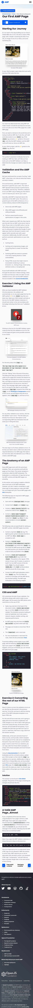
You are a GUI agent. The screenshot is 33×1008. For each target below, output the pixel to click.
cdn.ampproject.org (19, 1005)
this (3, 492)
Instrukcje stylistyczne (10, 962)
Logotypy (6, 964)
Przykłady (6, 919)
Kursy (13, 14)
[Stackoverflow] (27, 888)
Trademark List (8, 947)
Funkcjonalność (8, 906)
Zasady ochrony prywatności (15, 980)
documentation (13, 753)
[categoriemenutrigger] (7, 10)
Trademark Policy (8, 945)
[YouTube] (9, 888)
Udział (5, 932)
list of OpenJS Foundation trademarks (20, 995)
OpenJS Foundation (8, 985)
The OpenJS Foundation (10, 941)
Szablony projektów (9, 921)
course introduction (22, 278)
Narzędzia (6, 923)
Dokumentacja (6, 14)
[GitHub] (21, 888)
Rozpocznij (7, 913)
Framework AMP (8, 900)
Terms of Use (5, 980)
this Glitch (22, 779)
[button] (30, 2)
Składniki (6, 917)
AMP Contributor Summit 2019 (11, 956)
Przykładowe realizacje (10, 902)
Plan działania (7, 934)
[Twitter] (3, 888)
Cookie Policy (27, 980)
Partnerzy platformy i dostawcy (12, 930)
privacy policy (25, 1006)
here (25, 637)
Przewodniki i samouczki (10, 915)
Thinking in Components (18, 391)
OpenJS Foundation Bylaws (10, 943)
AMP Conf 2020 (7, 954)
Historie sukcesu (8, 904)
